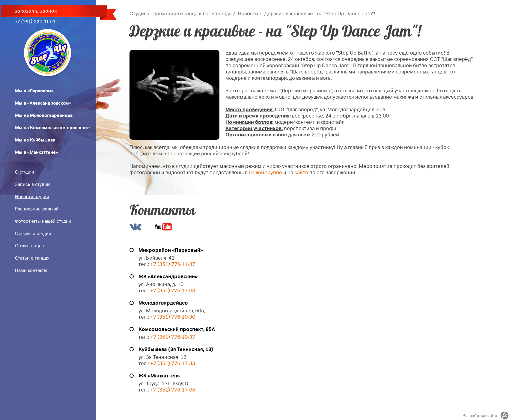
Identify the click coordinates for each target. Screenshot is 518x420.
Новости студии (32, 196)
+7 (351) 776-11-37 (172, 264)
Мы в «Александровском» (43, 103)
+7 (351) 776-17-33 (172, 363)
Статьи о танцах (32, 258)
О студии (24, 172)
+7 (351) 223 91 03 (35, 22)
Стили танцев (29, 246)
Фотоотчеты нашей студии (43, 221)
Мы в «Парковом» (34, 91)
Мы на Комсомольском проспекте (52, 127)
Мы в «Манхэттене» (36, 152)
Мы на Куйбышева (35, 140)
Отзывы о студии (33, 233)
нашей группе (265, 172)
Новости (248, 13)
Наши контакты (31, 270)
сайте (301, 172)
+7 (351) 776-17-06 (172, 390)
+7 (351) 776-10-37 (172, 337)
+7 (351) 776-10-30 (172, 317)
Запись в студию (33, 184)
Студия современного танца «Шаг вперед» (181, 13)
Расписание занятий (37, 209)
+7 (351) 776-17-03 (172, 290)
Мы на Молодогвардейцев (44, 115)
